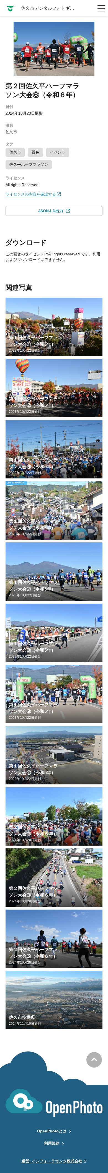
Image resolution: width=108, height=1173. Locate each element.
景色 (35, 152)
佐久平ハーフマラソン (28, 164)
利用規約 (52, 1143)
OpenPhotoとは (51, 1131)
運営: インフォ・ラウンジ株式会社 (52, 1161)
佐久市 (15, 152)
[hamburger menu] (101, 8)
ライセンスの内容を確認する (31, 194)
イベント (57, 152)
